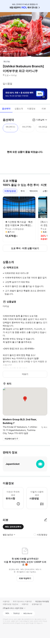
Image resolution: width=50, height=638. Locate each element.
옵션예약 (6, 108)
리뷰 (44, 108)
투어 (23, 191)
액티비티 (33, 191)
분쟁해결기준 (37, 604)
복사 (45, 427)
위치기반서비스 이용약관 (22, 601)
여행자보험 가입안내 (10, 604)
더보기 (25, 374)
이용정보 (31, 108)
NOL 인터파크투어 (13, 526)
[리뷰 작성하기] (45, 520)
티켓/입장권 (10, 191)
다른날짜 (40, 119)
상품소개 (19, 108)
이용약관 (6, 601)
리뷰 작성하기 (25, 578)
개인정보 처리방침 (42, 601)
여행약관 (25, 604)
